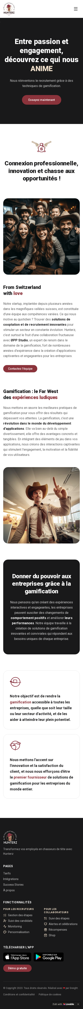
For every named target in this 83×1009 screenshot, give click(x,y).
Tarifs (7, 873)
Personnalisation (18, 932)
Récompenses (58, 929)
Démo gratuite (17, 968)
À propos (9, 890)
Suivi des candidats (20, 920)
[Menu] (76, 9)
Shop (52, 935)
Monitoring (15, 926)
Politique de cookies (50, 994)
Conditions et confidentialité (19, 994)
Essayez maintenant (41, 99)
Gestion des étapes (20, 915)
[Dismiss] (78, 1004)
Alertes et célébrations (63, 924)
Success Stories (13, 884)
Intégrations (11, 879)
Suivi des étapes (59, 918)
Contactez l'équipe (20, 368)
